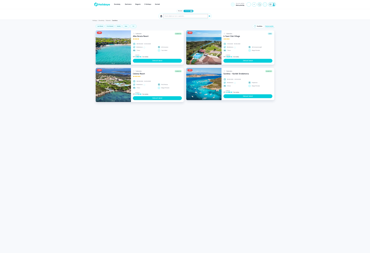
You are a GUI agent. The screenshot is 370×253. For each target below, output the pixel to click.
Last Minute (100, 26)
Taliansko (108, 20)
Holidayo (94, 20)
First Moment (110, 26)
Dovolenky (101, 20)
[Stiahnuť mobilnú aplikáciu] (265, 4)
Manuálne (180, 10)
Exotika (119, 26)
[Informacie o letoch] (144, 47)
